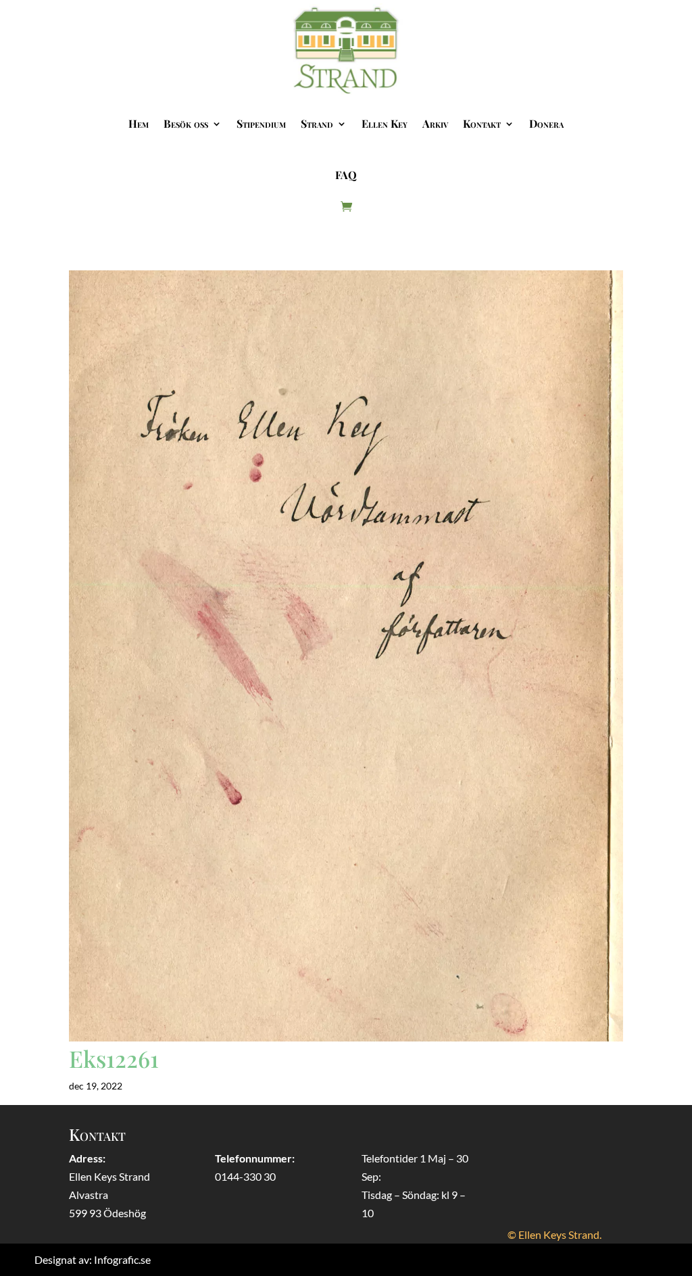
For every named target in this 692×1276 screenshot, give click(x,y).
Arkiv (435, 123)
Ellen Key (384, 123)
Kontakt (482, 123)
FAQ (346, 175)
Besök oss (186, 123)
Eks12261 (114, 1058)
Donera (546, 123)
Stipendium (261, 123)
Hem (138, 123)
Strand (317, 123)
